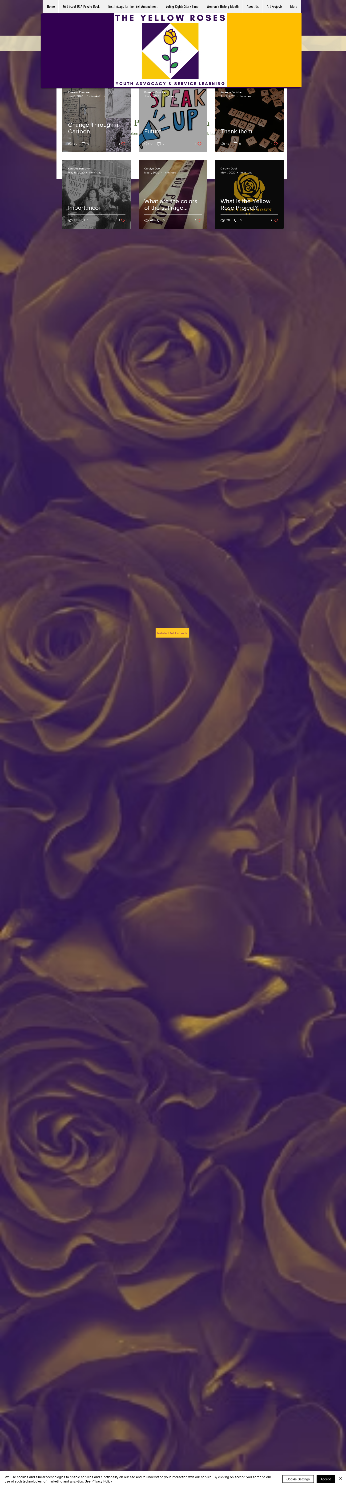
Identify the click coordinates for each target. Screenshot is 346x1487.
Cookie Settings (298, 1479)
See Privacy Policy (98, 1481)
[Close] (340, 1479)
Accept (326, 1479)
